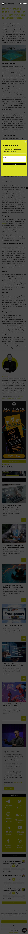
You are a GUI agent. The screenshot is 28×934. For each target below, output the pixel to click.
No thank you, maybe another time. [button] (10, 166)
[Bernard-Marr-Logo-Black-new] (8, 3)
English (22, 3)
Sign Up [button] (14, 164)
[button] (26, 141)
